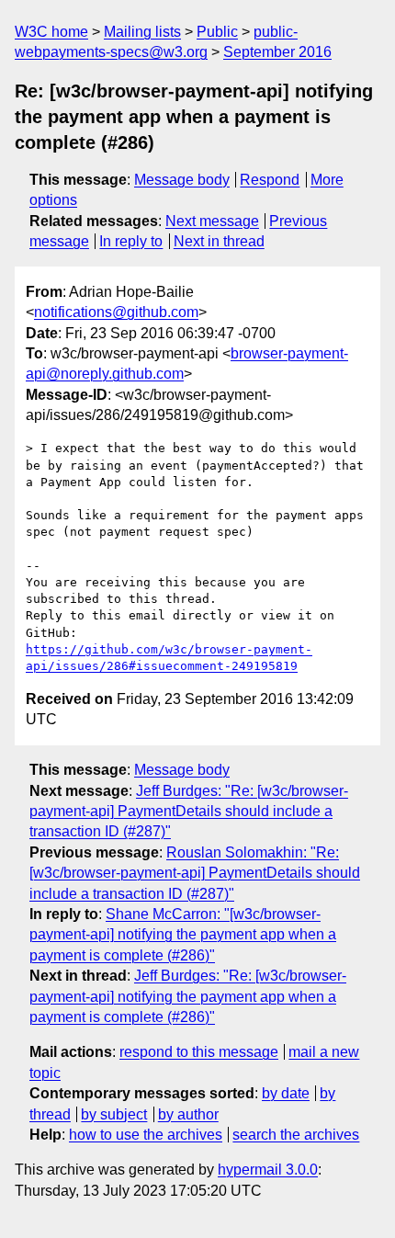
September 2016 (277, 52)
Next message (212, 221)
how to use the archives (145, 1134)
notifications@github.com (116, 312)
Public (217, 32)
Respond (269, 179)
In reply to (131, 241)
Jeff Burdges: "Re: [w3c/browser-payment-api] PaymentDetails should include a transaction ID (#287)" (188, 811)
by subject (114, 1114)
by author (188, 1114)
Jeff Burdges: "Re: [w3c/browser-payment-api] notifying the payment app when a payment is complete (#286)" (187, 996)
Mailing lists (142, 32)
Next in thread (219, 241)
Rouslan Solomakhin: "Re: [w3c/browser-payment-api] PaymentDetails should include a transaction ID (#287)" (194, 873)
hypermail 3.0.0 (268, 1169)
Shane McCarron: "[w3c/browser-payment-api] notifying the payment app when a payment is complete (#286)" (182, 934)
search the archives (295, 1134)
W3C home (51, 32)
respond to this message (198, 1052)
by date (286, 1093)
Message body (182, 179)
